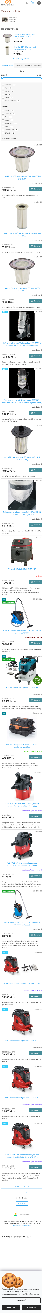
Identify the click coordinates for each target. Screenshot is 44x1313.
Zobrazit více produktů (21, 59)
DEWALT (9, 110)
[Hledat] (27, 3)
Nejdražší (28, 65)
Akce (8, 88)
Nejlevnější (19, 65)
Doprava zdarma (12, 101)
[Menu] (39, 3)
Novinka (9, 91)
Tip (7, 94)
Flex (8, 117)
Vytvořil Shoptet (24, 1214)
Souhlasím (31, 1307)
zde (37, 1294)
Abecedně (37, 65)
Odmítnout (10, 1307)
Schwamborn (11, 130)
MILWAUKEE (10, 123)
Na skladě (9, 85)
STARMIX (9, 133)
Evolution (9, 114)
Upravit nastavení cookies (22, 1225)
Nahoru (23, 1203)
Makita (8, 120)
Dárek (8, 97)
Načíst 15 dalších (22, 1187)
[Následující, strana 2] (22, 1193)
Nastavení (21, 1300)
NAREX (8, 126)
